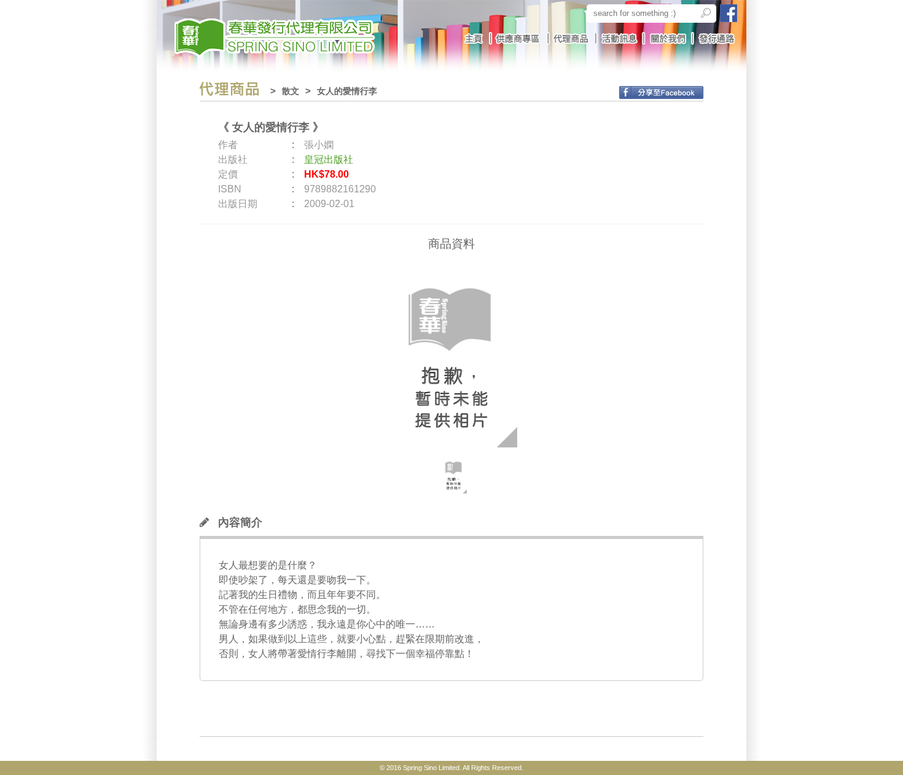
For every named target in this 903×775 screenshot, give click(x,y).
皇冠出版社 (328, 159)
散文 (290, 91)
